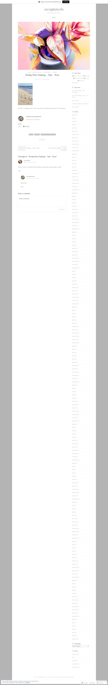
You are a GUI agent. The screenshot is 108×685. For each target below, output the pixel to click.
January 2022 (75, 290)
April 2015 (74, 554)
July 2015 (74, 544)
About (54, 17)
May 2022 (74, 277)
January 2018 (75, 447)
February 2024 (75, 212)
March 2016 (74, 518)
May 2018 (74, 434)
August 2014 (74, 580)
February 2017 (75, 482)
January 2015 (75, 564)
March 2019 (74, 401)
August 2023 (74, 232)
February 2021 (75, 326)
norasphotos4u (54, 9)
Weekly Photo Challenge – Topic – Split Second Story (28, 148)
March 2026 (74, 131)
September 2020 (75, 342)
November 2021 (75, 297)
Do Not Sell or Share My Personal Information (61, 677)
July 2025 (74, 157)
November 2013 (75, 609)
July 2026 (74, 118)
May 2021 (74, 316)
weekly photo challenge (48, 134)
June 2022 (74, 274)
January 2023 (75, 255)
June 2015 (74, 548)
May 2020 (74, 355)
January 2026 (75, 137)
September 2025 (75, 150)
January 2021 (75, 329)
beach (31, 134)
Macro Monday (75, 100)
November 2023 (75, 222)
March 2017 (74, 479)
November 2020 (75, 336)
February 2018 (75, 443)
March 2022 (74, 284)
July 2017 (74, 466)
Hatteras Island (37, 72)
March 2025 (74, 170)
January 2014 (75, 603)
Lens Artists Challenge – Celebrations (80, 103)
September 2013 (75, 616)
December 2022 (75, 258)
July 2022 (74, 271)
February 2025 (75, 173)
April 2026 (74, 128)
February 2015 (75, 561)
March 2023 (74, 248)
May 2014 (74, 590)
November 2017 (75, 453)
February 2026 (75, 134)
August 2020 (74, 346)
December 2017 (75, 450)
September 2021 (75, 303)
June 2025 (74, 160)
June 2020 (74, 352)
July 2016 (74, 505)
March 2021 (74, 323)
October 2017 (75, 456)
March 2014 (74, 596)
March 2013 (74, 635)
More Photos (75, 82)
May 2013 (74, 629)
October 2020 (75, 339)
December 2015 (75, 528)
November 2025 (75, 144)
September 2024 (75, 189)
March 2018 (74, 440)
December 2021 (75, 294)
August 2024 (74, 193)
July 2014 (74, 583)
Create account (75, 654)
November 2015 (75, 531)
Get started (65, 1)
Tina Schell (27, 160)
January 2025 (75, 176)
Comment (61, 209)
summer (37, 134)
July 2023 (74, 235)
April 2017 (74, 476)
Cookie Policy (27, 682)
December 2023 (75, 219)
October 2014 (75, 574)
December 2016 (75, 489)
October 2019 (75, 378)
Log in (73, 657)
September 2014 (75, 577)
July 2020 (74, 349)
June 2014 (74, 587)
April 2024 (74, 206)
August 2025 (74, 154)
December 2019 (75, 372)
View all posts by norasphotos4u (33, 119)
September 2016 (75, 499)
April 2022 (74, 281)
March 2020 (74, 362)
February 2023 (75, 251)
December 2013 (75, 606)
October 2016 (75, 495)
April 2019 (74, 398)
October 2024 (75, 186)
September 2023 (75, 229)
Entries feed (75, 660)
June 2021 (74, 313)
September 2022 (75, 268)
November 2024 (75, 183)
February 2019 (75, 404)
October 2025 (75, 147)
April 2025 (74, 167)
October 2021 (75, 300)
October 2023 (75, 225)
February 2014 (75, 600)
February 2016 (75, 521)
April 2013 (74, 632)
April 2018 (74, 437)
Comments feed (75, 664)
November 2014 (75, 570)
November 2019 (75, 375)
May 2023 (74, 242)
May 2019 (74, 395)
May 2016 (74, 512)
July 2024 (74, 196)
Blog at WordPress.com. (41, 677)
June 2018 (74, 430)
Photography (47, 72)
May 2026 (74, 124)
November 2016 (75, 492)
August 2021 (74, 307)
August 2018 (74, 424)
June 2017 (74, 469)
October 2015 (75, 534)
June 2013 (74, 626)
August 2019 (74, 385)
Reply (19, 170)
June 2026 (74, 121)
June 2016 (74, 508)
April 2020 (74, 359)
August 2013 (74, 619)
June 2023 (74, 238)
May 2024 (74, 202)
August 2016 (74, 502)
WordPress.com (75, 667)
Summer (55, 72)
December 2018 (75, 411)
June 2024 (74, 199)
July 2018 (74, 427)
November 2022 (75, 261)
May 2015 (74, 551)
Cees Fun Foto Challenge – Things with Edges (57, 148)
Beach (29, 72)
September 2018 (75, 421)
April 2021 (74, 320)
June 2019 (74, 391)
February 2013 (75, 639)
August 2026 (74, 115)
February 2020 (75, 365)
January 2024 (75, 215)
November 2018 (75, 414)
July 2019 (74, 388)
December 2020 (75, 333)
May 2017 (74, 473)
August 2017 (74, 463)
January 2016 (75, 525)
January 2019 (75, 408)
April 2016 (74, 515)
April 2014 (74, 593)
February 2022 (75, 287)
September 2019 (75, 382)
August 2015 (74, 541)
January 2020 (75, 368)
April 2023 (74, 245)
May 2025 (74, 163)
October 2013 (75, 613)
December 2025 (75, 141)
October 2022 (75, 264)
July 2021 (74, 310)
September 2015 (75, 538)
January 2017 (75, 486)
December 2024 (75, 180)
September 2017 (75, 460)
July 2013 (74, 622)
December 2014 (75, 567)
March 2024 (74, 209)
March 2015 (74, 557)
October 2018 (75, 417)
